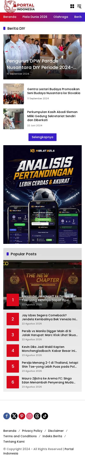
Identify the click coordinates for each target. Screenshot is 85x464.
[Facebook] (6, 416)
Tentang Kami (13, 441)
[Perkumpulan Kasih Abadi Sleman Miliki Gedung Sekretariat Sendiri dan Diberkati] (13, 118)
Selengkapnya (42, 137)
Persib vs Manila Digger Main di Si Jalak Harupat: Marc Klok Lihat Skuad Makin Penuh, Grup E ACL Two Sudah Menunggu (50, 333)
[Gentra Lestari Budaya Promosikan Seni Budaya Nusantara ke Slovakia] (13, 93)
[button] (79, 6)
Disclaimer (56, 431)
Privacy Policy (32, 431)
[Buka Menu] (72, 6)
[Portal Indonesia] (19, 6)
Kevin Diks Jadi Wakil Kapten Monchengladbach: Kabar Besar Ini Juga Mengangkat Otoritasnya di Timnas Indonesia (48, 349)
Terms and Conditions (20, 436)
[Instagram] (29, 416)
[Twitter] (14, 416)
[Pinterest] (22, 416)
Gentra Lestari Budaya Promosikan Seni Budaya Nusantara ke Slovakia (53, 91)
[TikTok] (44, 416)
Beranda (9, 431)
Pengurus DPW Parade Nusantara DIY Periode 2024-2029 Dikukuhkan (40, 64)
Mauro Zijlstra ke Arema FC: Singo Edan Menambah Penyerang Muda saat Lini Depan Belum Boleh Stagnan (50, 381)
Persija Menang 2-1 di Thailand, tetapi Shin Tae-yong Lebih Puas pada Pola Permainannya (50, 365)
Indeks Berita (52, 436)
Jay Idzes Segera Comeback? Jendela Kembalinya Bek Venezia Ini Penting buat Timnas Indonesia (49, 317)
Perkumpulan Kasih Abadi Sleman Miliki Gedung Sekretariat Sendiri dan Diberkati (52, 116)
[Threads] (37, 416)
